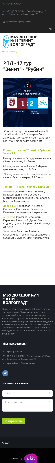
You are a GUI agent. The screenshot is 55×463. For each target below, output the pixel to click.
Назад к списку (9, 51)
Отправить (13, 421)
